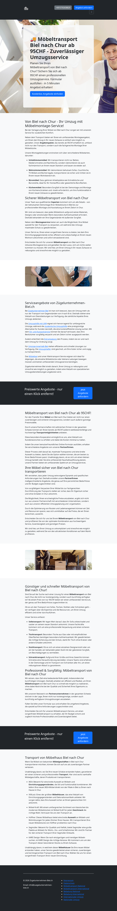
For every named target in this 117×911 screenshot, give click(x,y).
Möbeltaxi (33, 356)
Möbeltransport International (76, 888)
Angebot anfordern (84, 7)
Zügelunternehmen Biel (38, 311)
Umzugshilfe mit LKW (37, 323)
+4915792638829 (63, 7)
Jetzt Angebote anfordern (83, 393)
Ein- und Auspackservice (39, 332)
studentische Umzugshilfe (56, 326)
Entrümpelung (50, 339)
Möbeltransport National (74, 886)
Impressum (68, 880)
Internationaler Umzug (73, 897)
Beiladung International (74, 894)
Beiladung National (72, 891)
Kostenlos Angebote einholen (47, 93)
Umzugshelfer (45, 349)
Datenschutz (69, 883)
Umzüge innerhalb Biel (38, 346)
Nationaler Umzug (71, 899)
